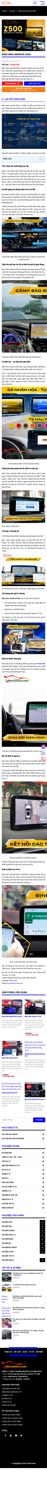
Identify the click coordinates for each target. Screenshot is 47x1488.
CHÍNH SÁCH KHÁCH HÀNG (12, 1425)
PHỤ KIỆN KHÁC (7, 1153)
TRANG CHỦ (8, 1352)
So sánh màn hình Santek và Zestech (24, 1285)
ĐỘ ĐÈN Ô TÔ (6, 1174)
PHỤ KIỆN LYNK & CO (9, 1235)
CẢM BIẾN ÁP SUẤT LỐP (9, 1195)
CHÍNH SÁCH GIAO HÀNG (11, 1421)
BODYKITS (5, 1178)
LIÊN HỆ (24, 1352)
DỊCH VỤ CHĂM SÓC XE (9, 1186)
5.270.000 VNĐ (8, 1076)
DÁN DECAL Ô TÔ (7, 1199)
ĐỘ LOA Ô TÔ (6, 1170)
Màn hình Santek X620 (9, 1058)
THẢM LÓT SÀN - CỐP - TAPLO (12, 1157)
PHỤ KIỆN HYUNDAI (8, 1230)
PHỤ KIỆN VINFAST (8, 1260)
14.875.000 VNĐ (31, 1035)
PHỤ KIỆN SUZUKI (7, 1251)
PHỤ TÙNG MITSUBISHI (10, 1134)
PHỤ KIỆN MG (6, 1243)
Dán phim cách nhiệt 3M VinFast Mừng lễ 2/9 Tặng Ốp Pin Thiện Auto (28, 1308)
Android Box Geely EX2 (10, 1093)
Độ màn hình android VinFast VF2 (35, 1055)
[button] (40, 159)
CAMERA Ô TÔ (6, 1191)
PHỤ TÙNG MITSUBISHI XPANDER (13, 1138)
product (12, 11)
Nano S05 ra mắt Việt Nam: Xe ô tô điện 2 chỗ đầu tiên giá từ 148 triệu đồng (28, 1331)
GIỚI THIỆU (17, 1352)
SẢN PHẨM (39, 1352)
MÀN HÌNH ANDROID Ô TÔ (11, 1165)
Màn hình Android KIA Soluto (12, 1016)
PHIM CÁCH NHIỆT (8, 1182)
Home (4, 11)
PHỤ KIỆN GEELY (7, 1226)
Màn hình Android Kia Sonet (34, 1099)
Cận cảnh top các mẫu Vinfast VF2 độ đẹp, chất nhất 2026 (29, 1320)
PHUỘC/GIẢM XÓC (8, 1208)
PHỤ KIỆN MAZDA (7, 1239)
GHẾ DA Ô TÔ (6, 1161)
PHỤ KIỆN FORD (7, 1222)
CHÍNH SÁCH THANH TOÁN (12, 1418)
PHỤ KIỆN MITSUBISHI (9, 1247)
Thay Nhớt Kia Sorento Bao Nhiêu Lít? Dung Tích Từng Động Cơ (28, 1274)
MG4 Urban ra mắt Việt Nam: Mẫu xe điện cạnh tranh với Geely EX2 (27, 1297)
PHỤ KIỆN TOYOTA (8, 1256)
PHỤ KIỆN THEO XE (8, 1203)
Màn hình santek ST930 (33, 1016)
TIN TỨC (31, 1352)
